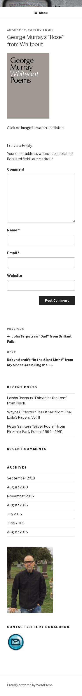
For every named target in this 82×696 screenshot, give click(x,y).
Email (13, 253)
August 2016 (17, 505)
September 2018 (21, 478)
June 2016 (15, 523)
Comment (15, 169)
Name (13, 230)
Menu (43, 13)
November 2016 (20, 496)
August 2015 (17, 532)
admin (48, 30)
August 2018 (17, 487)
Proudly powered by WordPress (30, 685)
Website (14, 276)
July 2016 (14, 514)
